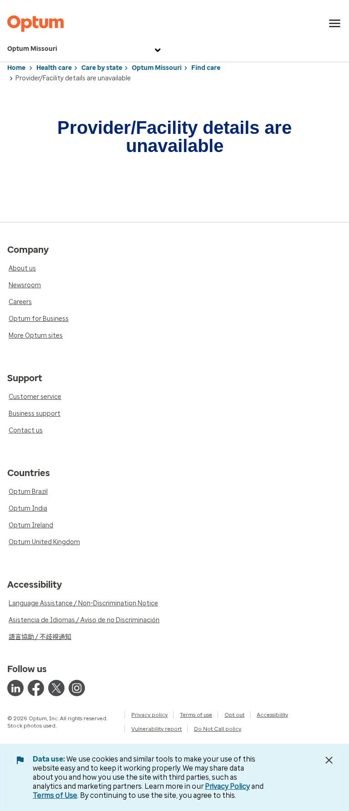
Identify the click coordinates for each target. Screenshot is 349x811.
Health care (54, 68)
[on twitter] (56, 688)
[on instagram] (77, 688)
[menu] (335, 23)
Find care (205, 68)
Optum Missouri (32, 49)
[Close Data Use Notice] (329, 760)
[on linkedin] (15, 688)
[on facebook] (36, 688)
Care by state (101, 68)
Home (16, 68)
